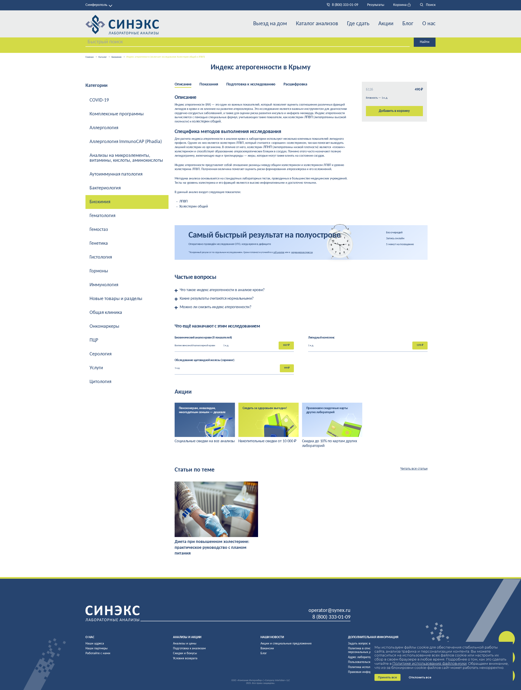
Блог (407, 24)
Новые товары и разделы (116, 298)
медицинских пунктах (302, 252)
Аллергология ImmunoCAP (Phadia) (126, 141)
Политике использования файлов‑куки (429, 663)
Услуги (96, 368)
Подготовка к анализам (189, 648)
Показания (208, 84)
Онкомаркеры (104, 326)
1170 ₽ (420, 345)
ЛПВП (308, 117)
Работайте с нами (97, 653)
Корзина (400, 5)
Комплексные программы (117, 114)
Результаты (375, 5)
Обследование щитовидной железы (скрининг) (204, 360)
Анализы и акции (187, 637)
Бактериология (105, 188)
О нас (429, 24)
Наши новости (272, 637)
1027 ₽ (286, 345)
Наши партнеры (96, 648)
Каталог (103, 57)
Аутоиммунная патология (116, 174)
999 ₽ (287, 368)
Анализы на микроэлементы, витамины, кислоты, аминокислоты (126, 158)
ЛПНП (267, 147)
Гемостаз (99, 229)
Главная (89, 57)
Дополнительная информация (373, 637)
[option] (205, 423)
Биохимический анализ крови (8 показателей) (203, 337)
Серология (101, 354)
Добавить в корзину (394, 111)
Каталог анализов (317, 24)
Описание (183, 84)
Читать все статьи (414, 469)
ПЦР (94, 340)
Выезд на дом (270, 24)
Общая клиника (106, 312)
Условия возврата (185, 658)
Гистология (101, 257)
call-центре (278, 252)
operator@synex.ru (329, 610)
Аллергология (104, 128)
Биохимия (116, 57)
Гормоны (99, 271)
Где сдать (358, 24)
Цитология (100, 381)
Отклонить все (420, 677)
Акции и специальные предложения (286, 643)
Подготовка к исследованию (250, 84)
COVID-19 (99, 100)
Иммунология (104, 285)
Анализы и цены (184, 643)
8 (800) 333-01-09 (345, 5)
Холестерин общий (193, 207)
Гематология (102, 215)
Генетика (99, 243)
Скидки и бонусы (185, 653)
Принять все (387, 677)
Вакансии (267, 648)
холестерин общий (206, 121)
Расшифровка (295, 84)
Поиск (430, 5)
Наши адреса (94, 643)
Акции (385, 24)
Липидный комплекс (321, 337)
